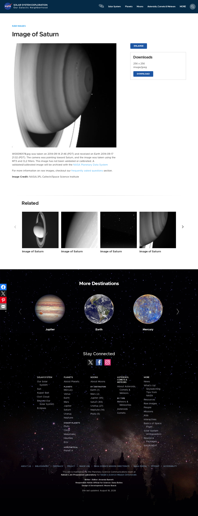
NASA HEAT (150, 445)
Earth (99, 329)
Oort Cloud (43, 397)
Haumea (68, 438)
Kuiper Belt (43, 393)
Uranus (67, 414)
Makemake (70, 434)
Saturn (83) (96, 402)
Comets (121, 413)
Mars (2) (94, 394)
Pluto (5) (95, 414)
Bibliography (42, 466)
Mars (66, 402)
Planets (68, 377)
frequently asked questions (87, 171)
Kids (146, 415)
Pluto (66, 426)
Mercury (148, 329)
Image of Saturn (33, 251)
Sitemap (155, 466)
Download (143, 74)
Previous (15, 227)
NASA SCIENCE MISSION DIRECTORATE (112, 466)
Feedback (58, 466)
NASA (8, 6)
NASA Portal (140, 466)
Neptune (68, 418)
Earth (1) (95, 390)
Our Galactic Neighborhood (30, 8)
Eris (66, 442)
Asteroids (122, 409)
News (147, 381)
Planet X (68, 450)
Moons (94, 377)
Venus (67, 394)
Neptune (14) (97, 410)
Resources (149, 400)
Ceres (67, 430)
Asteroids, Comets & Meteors (123, 379)
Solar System (44, 377)
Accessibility (170, 466)
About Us (26, 466)
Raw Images (19, 26)
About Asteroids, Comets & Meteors (126, 389)
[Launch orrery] (101, 7)
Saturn (67, 410)
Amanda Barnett (106, 480)
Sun (39, 389)
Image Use (84, 466)
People (147, 407)
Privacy (71, 466)
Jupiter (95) (96, 398)
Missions (148, 411)
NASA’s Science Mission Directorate (118, 475)
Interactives (150, 419)
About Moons (97, 381)
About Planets (71, 381)
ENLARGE (138, 46)
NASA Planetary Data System (90, 165)
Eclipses (41, 408)
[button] (183, 6)
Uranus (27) (96, 406)
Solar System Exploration (30, 4)
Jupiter (50, 329)
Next (183, 227)
